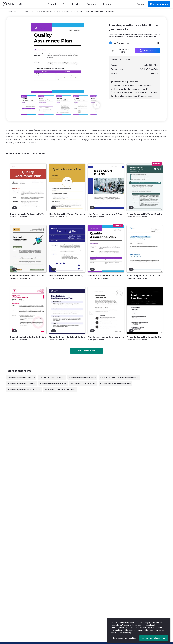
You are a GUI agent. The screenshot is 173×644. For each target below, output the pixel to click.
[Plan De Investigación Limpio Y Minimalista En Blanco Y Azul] (106, 187)
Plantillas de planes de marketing (21, 383)
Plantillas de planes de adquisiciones (60, 389)
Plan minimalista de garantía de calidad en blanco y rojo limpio (28, 214)
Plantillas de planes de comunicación (115, 383)
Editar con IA (150, 50)
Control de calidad (68, 11)
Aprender (92, 4)
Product (51, 4)
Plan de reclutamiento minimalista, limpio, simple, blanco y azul (67, 275)
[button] (121, 50)
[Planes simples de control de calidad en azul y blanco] (145, 248)
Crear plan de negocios (31, 11)
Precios (107, 4)
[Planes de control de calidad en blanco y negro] (145, 310)
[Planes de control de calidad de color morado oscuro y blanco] (67, 310)
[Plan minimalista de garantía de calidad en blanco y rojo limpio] (28, 187)
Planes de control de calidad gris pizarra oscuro (145, 214)
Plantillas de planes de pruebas (53, 383)
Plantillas (75, 4)
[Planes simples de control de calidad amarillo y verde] (28, 248)
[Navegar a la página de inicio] (14, 4)
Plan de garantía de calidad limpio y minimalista (106, 275)
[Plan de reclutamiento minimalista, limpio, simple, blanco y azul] (67, 248)
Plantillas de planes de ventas (52, 377)
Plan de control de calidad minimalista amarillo (67, 214)
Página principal (12, 11)
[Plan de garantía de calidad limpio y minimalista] (106, 248)
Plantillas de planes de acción (83, 383)
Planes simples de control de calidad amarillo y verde (28, 275)
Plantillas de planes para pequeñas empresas (119, 377)
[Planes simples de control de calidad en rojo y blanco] (28, 310)
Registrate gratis (159, 4)
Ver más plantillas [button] (86, 350)
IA (63, 4)
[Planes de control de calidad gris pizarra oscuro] (145, 187)
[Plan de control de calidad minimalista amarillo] (67, 187)
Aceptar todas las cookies (153, 638)
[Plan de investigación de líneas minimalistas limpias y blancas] (106, 310)
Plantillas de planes (50, 11)
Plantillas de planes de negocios (21, 377)
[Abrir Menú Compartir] (157, 43)
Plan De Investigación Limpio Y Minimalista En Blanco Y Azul (106, 214)
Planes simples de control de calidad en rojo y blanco (28, 337)
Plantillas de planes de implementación (24, 389)
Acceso (141, 4)
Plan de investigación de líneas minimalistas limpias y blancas (106, 337)
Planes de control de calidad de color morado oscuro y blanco (67, 337)
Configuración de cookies (124, 638)
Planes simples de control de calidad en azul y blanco (145, 275)
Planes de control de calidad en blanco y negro (145, 337)
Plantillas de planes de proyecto (82, 377)
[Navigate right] (96, 105)
